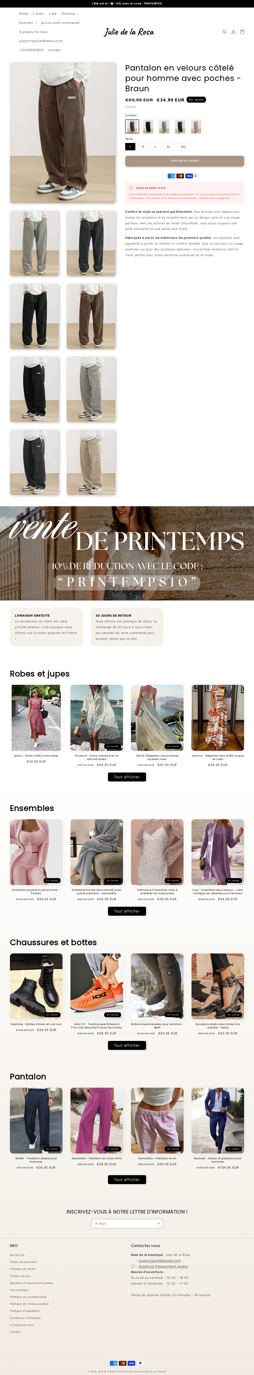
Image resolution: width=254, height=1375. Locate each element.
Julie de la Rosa (106, 1371)
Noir (148, 127)
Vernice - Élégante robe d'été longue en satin (218, 757)
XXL (184, 146)
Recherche (17, 1254)
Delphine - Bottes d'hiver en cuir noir (36, 1024)
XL (169, 146)
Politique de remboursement (29, 1303)
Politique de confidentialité (28, 1296)
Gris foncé (180, 127)
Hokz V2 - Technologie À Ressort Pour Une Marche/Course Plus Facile (96, 1026)
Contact (15, 1331)
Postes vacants (20, 1276)
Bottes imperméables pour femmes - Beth (157, 1026)
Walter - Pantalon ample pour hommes (36, 1160)
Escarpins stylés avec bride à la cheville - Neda (218, 1026)
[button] (70, 13)
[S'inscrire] (158, 1223)
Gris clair (164, 127)
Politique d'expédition (24, 1310)
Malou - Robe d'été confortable (36, 756)
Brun (132, 126)
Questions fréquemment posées (31, 1283)
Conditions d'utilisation (25, 1318)
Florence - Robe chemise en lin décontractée (97, 757)
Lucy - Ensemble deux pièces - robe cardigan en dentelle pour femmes (217, 891)
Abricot (196, 127)
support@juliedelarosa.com (160, 1260)
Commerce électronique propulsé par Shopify (141, 1371)
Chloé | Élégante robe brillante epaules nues (157, 757)
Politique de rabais (22, 1268)
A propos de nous (22, 1324)
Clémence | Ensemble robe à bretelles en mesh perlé (157, 891)
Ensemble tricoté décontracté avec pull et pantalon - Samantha (97, 891)
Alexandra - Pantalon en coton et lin (97, 1158)
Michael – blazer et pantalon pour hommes (218, 1160)
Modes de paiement (23, 1261)
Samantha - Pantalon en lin (157, 1158)
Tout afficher (127, 776)
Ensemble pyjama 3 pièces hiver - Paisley (36, 891)
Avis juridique (19, 1289)
